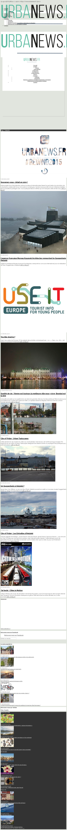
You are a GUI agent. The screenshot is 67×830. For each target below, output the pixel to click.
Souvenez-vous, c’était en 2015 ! (14, 182)
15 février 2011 (5, 587)
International (11, 12)
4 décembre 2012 (6, 390)
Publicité (10, 20)
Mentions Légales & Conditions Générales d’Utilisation (21, 23)
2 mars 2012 (4, 435)
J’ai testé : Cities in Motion (12, 590)
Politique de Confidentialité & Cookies (17, 24)
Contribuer (10, 21)
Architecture (7, 15)
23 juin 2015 (4, 255)
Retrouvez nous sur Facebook (9, 632)
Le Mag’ (6, 9)
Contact (6, 25)
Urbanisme (7, 13)
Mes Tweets (5, 710)
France (9, 11)
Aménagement (8, 16)
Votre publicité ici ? (5, 628)
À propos (6, 19)
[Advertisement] (33, 104)
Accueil (6, 8)
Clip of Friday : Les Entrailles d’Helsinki (17, 533)
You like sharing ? (8, 337)
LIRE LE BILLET (24, 265)
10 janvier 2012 (5, 483)
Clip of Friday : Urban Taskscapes (15, 438)
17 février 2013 (5, 333)
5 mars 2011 (4, 530)
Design (6, 17)
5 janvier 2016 (5, 179)
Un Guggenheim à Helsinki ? (12, 486)
